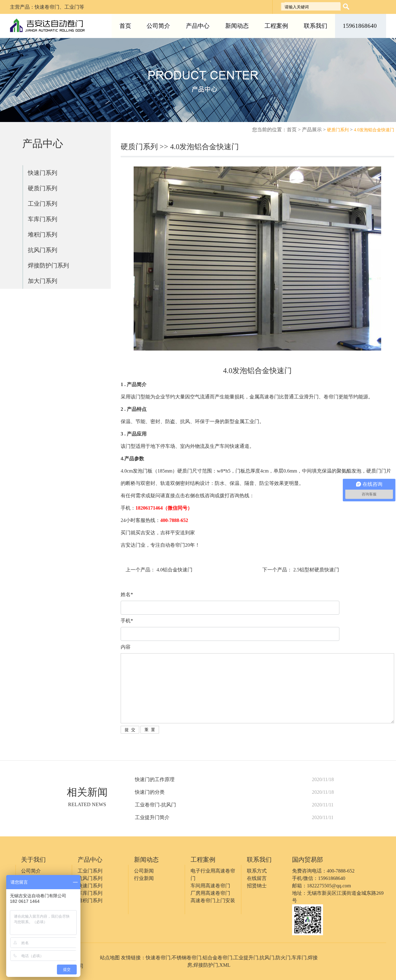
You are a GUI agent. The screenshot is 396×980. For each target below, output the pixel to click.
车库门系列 (42, 219)
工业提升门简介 (152, 817)
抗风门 (267, 957)
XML (224, 965)
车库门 (299, 957)
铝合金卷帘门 (217, 957)
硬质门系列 (42, 188)
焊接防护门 (205, 965)
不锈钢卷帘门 (186, 957)
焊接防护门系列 (48, 265)
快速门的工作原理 (154, 779)
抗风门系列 (42, 250)
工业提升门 (246, 957)
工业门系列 (42, 203)
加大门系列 (42, 281)
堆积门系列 (42, 234)
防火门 (283, 957)
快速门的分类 (150, 792)
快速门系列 (42, 173)
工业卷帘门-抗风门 (155, 804)
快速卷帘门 (158, 957)
